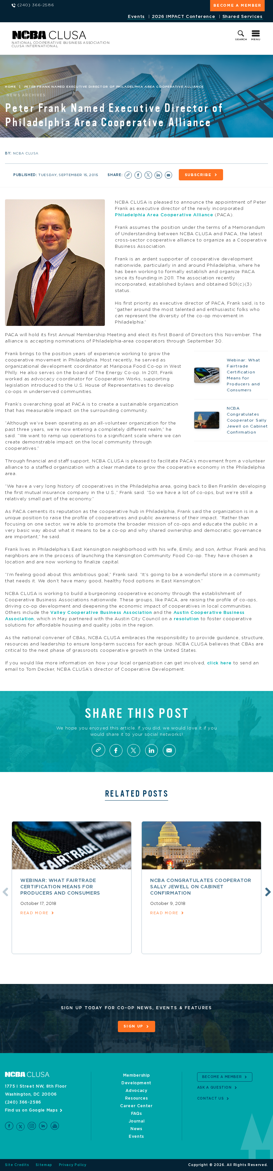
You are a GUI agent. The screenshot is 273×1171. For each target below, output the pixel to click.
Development (136, 1083)
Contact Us (210, 1098)
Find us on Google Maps (31, 1110)
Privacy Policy (73, 1165)
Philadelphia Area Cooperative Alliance (164, 215)
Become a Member (237, 5)
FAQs (136, 1114)
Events (136, 17)
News (136, 1129)
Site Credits (17, 1165)
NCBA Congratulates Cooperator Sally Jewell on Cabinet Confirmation (200, 887)
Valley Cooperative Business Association (101, 613)
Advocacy (136, 1091)
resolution (186, 619)
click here (219, 663)
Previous (4, 891)
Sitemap (44, 1165)
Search (241, 39)
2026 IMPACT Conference (183, 17)
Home (10, 86)
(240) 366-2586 (23, 1102)
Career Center (136, 1106)
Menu (255, 39)
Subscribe (198, 175)
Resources (136, 1098)
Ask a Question (214, 1087)
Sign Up (133, 1026)
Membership (136, 1075)
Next (267, 891)
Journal (137, 1121)
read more (34, 913)
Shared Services (242, 17)
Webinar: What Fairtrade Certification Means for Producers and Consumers (60, 887)
